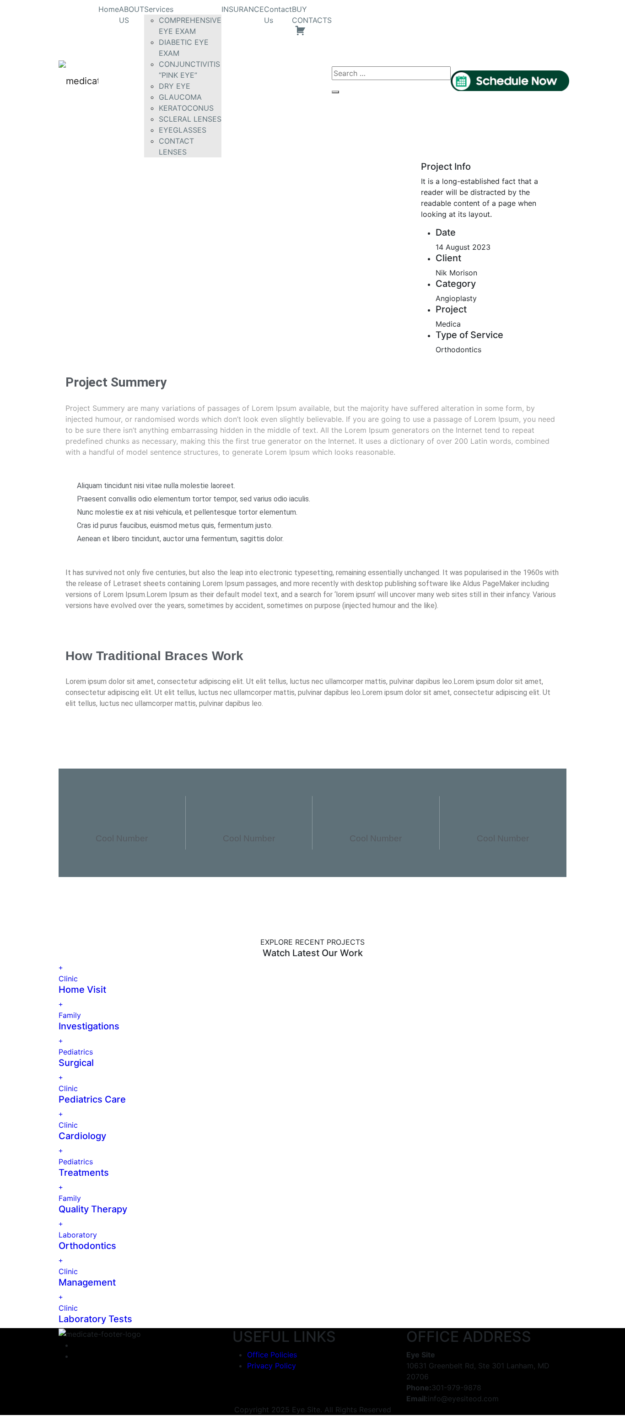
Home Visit (82, 989)
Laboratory (78, 1234)
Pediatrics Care (92, 1099)
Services (158, 9)
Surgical (76, 1062)
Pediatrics (76, 1051)
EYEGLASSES (182, 130)
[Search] (335, 92)
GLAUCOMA (180, 97)
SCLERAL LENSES (190, 119)
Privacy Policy (271, 1365)
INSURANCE (242, 9)
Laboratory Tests (95, 1318)
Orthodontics (87, 1245)
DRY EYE (174, 86)
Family (70, 1015)
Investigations (89, 1026)
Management (87, 1282)
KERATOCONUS (186, 108)
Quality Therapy (93, 1209)
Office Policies (272, 1354)
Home (108, 9)
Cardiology (82, 1135)
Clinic (68, 978)
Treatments (84, 1172)
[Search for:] (391, 73)
